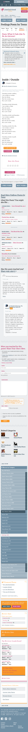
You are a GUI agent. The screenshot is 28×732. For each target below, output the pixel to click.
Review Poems (16, 606)
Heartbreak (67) (6, 544)
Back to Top (5, 463)
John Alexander (5, 645)
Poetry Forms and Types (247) (10, 570)
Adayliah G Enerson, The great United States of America (14, 307)
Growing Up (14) (6, 541)
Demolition (5, 253)
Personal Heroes (7, 696)
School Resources (6, 573)
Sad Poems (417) (6, 505)
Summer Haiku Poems (9, 692)
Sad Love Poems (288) (8, 502)
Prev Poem (6, 20)
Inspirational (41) (6, 549)
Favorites (8, 151)
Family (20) (5, 532)
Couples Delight (7, 587)
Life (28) (4, 552)
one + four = (5, 406)
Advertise (20, 727)
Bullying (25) (5, 517)
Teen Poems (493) (6, 511)
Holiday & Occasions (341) (9, 491)
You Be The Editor (8, 672)
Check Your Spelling (7, 355)
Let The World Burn (8, 589)
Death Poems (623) (7, 476)
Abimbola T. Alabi (6, 233)
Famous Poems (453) (7, 482)
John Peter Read (6, 661)
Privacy (3, 724)
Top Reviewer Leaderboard (11, 641)
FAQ (14, 724)
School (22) (5, 561)
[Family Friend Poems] (8, 10)
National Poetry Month (8, 576)
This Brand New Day (17, 231)
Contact (3, 722)
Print (16, 151)
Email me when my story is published (12, 413)
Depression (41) (6, 526)
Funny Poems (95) (6, 488)
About (15, 722)
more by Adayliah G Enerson (10, 86)
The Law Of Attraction (9, 592)
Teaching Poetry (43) (7, 567)
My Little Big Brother (9, 584)
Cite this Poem (10, 172)
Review (25, 11)
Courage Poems (6, 206)
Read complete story (9, 62)
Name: (3, 365)
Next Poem (21, 20)
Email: (3, 371)
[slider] (22, 30)
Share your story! (8, 271)
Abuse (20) (5, 514)
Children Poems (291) (8, 473)
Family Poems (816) (7, 479)
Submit (25, 8)
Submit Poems (6, 606)
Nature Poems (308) (7, 500)
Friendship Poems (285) (8, 485)
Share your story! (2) (9, 64)
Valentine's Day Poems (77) (9, 564)
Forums (3, 727)
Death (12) (4, 523)
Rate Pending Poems (8, 625)
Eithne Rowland (5, 650)
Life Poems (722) (6, 494)
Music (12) (4, 558)
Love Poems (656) (7, 497)
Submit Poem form (9, 360)
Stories (20, 726)
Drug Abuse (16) (6, 529)
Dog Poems (6, 699)
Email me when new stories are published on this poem (14, 417)
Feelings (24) (5, 535)
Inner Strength (16, 206)
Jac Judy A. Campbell (7, 656)
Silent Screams (17, 242)
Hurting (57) (5, 546)
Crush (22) (4, 520)
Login (3, 634)
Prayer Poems (5, 231)
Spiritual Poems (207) (7, 508)
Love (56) (4, 555)
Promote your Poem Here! (9, 596)
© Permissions (21, 175)
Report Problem (10, 175)
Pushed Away (6, 217)
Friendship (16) (6, 538)
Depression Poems (6, 242)
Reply (4, 296)
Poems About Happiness (9, 688)
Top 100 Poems (6, 470)
